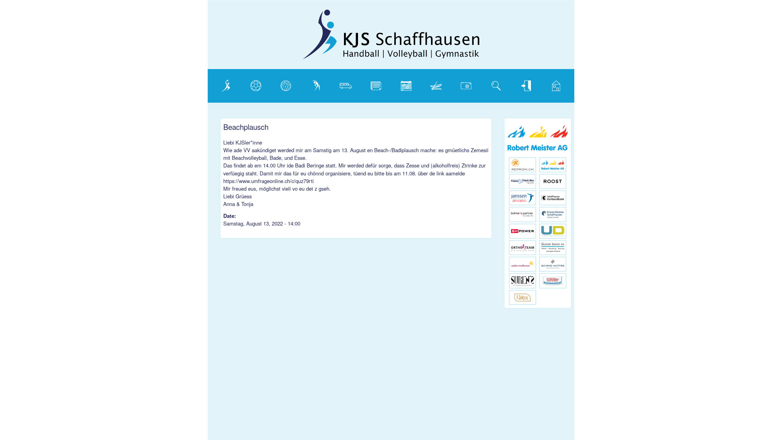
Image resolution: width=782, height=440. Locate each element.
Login (522, 84)
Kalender (405, 84)
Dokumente (378, 84)
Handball (254, 84)
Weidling (435, 84)
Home (552, 84)
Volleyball (285, 84)
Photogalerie (468, 84)
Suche (492, 84)
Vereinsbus (347, 84)
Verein (222, 84)
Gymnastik (316, 84)
